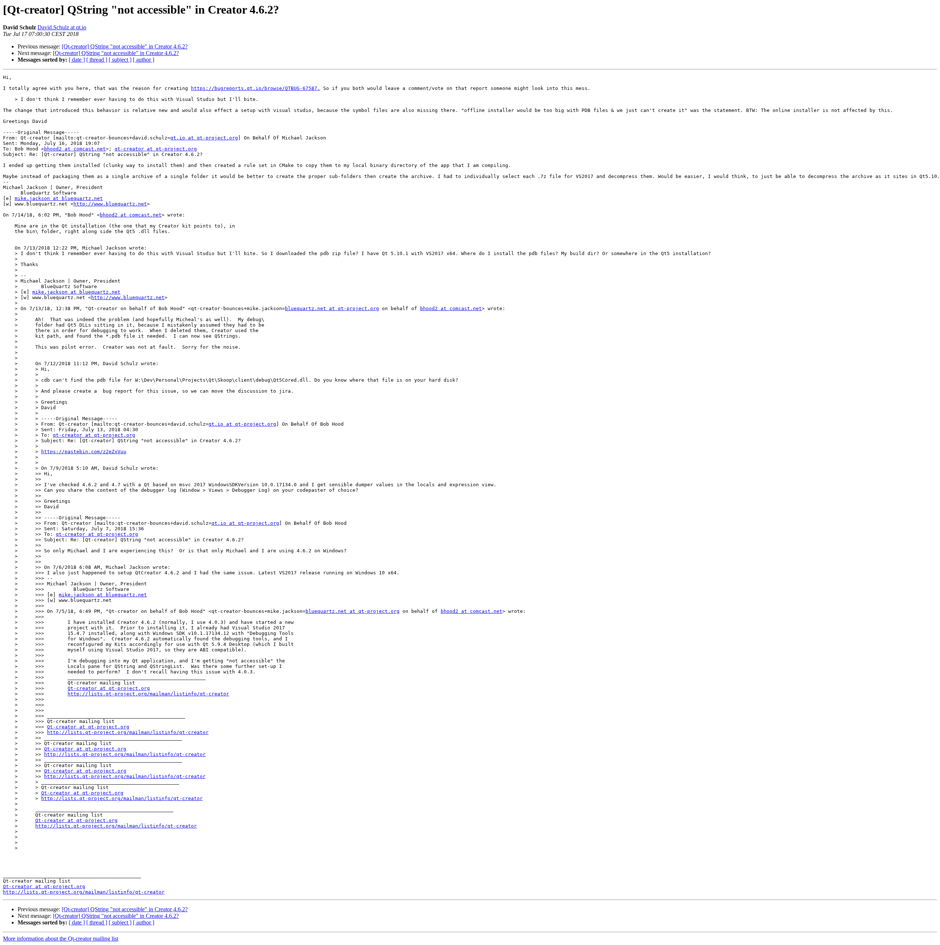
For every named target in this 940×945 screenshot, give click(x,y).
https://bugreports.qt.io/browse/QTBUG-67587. (255, 88)
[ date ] (77, 60)
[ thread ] (96, 60)
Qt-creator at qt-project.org (109, 688)
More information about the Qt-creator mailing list (60, 938)
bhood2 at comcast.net (75, 149)
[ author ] (143, 60)
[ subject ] (120, 60)
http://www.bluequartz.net (110, 204)
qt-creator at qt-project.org (156, 149)
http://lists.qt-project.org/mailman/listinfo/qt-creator (148, 694)
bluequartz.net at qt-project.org (332, 308)
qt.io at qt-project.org (204, 138)
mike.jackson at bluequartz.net (59, 198)
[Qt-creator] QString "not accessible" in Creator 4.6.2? (125, 46)
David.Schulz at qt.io (61, 27)
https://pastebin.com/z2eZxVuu (83, 451)
